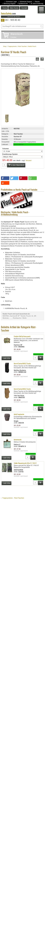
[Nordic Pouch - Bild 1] (7, 118)
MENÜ (41, 12)
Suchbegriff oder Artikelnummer (14, 26)
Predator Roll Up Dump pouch (22, 336)
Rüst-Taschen (19, 498)
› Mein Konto (13, 8)
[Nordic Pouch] (22, 90)
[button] (5, 178)
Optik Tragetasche (19, 414)
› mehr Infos (6, 358)
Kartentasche (17, 440)
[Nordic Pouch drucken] (37, 59)
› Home (4, 8)
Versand (28, 160)
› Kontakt (24, 8)
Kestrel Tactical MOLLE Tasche (22, 363)
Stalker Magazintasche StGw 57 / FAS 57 (25, 463)
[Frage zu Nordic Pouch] (41, 59)
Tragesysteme (7, 498)
